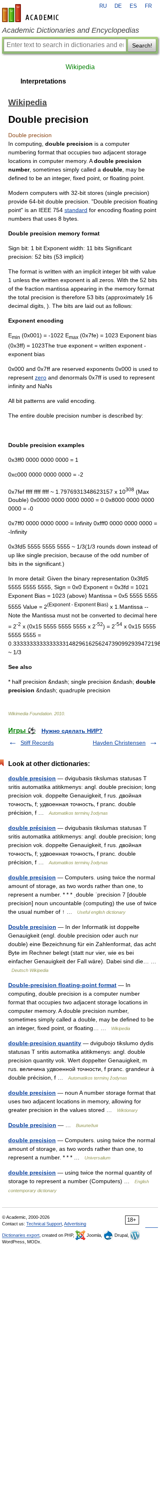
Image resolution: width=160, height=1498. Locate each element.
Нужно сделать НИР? (72, 731)
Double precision (32, 927)
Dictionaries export (20, 1235)
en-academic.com (31, 13)
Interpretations (43, 81)
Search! (142, 45)
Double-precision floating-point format (62, 985)
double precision (32, 778)
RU (103, 6)
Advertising (75, 1223)
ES (133, 6)
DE (118, 6)
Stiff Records (37, 742)
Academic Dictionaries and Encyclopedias (70, 30)
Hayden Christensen (119, 742)
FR (148, 6)
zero (40, 377)
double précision (32, 828)
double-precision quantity (44, 1043)
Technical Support (44, 1223)
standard (75, 210)
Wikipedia (80, 66)
